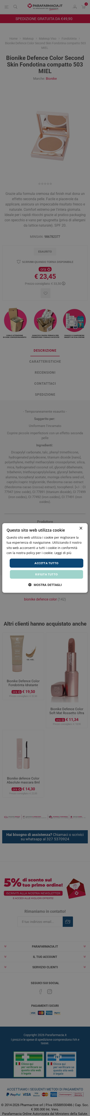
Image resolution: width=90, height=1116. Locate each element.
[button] (45, 584)
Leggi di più (62, 553)
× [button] (80, 528)
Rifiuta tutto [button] (46, 574)
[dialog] (45, 558)
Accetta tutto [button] (46, 563)
